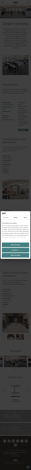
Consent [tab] (5, 217)
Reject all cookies (15, 255)
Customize (15, 250)
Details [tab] (15, 217)
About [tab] (25, 217)
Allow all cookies (15, 244)
